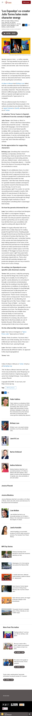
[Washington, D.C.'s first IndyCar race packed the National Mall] (7, 565)
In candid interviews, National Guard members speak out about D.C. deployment (21, 576)
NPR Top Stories (11, 387)
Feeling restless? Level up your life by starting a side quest (21, 633)
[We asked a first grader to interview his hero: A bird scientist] (8, 662)
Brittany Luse (20, 83)
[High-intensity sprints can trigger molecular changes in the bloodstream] (7, 600)
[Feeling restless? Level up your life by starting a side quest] (8, 634)
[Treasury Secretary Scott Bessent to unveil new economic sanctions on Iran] (7, 554)
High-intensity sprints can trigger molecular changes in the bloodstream (21, 599)
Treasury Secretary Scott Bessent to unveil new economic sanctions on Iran (21, 553)
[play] (2, 714)
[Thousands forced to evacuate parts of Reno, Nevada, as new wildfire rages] (7, 611)
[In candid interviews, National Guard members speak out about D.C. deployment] (7, 577)
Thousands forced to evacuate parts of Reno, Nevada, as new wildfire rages (20, 610)
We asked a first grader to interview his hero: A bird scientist (21, 661)
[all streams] (30, 714)
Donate (27, 2)
